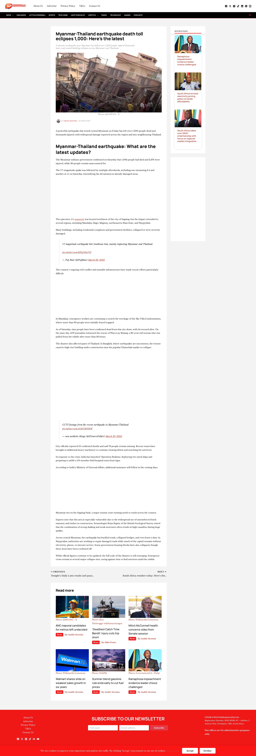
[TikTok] (238, 6)
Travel (104, 15)
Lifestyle (92, 15)
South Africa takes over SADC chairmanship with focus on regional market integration (187, 136)
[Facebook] (226, 6)
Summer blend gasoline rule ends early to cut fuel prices (108, 683)
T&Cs (82, 6)
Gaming (127, 15)
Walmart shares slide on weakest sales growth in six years (71, 683)
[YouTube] (250, 6)
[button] (12, 15)
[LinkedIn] (242, 6)
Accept (189, 750)
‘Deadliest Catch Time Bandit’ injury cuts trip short (105, 633)
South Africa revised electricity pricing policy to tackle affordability (187, 97)
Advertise (52, 6)
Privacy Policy (68, 6)
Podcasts (138, 15)
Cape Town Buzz (78, 15)
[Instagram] (234, 6)
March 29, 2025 (113, 436)
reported (79, 219)
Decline (207, 750)
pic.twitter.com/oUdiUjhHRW (77, 428)
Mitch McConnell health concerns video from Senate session (143, 629)
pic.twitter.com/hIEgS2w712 (76, 252)
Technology (115, 15)
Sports (52, 15)
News (8, 15)
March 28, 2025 (96, 260)
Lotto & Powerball (37, 15)
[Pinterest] (246, 6)
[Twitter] (230, 6)
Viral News (21, 15)
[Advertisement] (109, 197)
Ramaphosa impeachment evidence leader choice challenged (145, 683)
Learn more (172, 750)
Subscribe (159, 728)
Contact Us (94, 6)
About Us (38, 6)
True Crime (63, 15)
